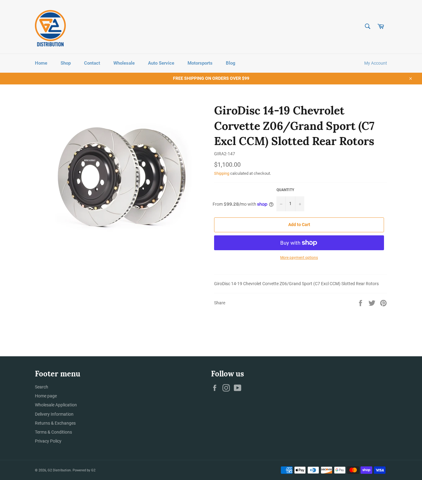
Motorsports (200, 63)
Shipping (221, 173)
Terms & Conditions (53, 432)
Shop (66, 63)
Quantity (285, 190)
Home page (46, 395)
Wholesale (124, 63)
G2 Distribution (59, 470)
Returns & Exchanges (55, 423)
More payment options (299, 257)
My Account (375, 63)
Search (41, 386)
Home (41, 63)
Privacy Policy (48, 441)
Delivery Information (54, 414)
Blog (230, 63)
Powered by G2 (84, 470)
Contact (92, 63)
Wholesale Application (56, 404)
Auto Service (161, 63)
